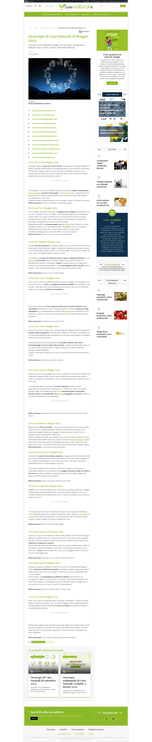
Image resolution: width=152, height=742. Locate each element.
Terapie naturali (38, 642)
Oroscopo (50, 642)
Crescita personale (115, 1)
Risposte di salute (100, 14)
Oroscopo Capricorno (41, 149)
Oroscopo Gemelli (39, 119)
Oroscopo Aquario (39, 153)
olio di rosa (66, 224)
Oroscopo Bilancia (39, 136)
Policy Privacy (79, 734)
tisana (60, 394)
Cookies (91, 734)
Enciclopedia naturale (51, 14)
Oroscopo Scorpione (40, 140)
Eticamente (104, 1)
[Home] (76, 7)
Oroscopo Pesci (38, 157)
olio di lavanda (68, 193)
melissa (68, 311)
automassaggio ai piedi (78, 440)
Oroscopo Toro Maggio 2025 (43, 115)
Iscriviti (48, 6)
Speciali (85, 14)
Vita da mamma (95, 1)
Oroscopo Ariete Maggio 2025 (44, 110)
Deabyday (86, 1)
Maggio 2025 (52, 119)
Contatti (62, 729)
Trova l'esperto (71, 14)
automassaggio (34, 193)
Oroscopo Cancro (39, 123)
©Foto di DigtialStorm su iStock (39, 103)
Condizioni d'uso (64, 734)
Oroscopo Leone (39, 127)
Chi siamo (51, 729)
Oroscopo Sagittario (40, 144)
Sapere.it (124, 1)
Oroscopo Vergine (39, 132)
